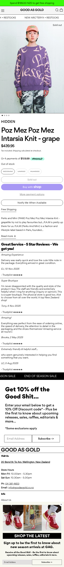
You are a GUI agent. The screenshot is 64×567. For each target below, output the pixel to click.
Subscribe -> (46, 438)
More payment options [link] (32, 194)
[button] (57, 10)
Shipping (17, 150)
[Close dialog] (61, 504)
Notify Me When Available (32, 202)
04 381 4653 (12, 483)
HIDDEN (8, 121)
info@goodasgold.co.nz (21, 487)
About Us (6, 499)
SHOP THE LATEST (32, 535)
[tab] (2, 115)
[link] (32, 518)
